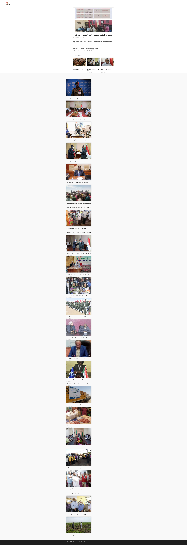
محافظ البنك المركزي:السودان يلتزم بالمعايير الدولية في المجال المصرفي (79, 232)
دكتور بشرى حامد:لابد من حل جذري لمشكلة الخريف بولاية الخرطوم (106, 69)
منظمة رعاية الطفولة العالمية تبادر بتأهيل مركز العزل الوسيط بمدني (85, 48)
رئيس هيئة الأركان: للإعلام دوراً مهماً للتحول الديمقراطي (76, 140)
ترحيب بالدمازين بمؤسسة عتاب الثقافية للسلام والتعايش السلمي (77, 295)
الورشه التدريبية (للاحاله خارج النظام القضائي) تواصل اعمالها (77, 383)
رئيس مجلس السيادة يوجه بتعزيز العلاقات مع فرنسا (75, 119)
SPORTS (165, 3)
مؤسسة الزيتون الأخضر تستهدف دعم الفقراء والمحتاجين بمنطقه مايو (78, 203)
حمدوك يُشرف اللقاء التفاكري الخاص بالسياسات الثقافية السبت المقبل (78, 207)
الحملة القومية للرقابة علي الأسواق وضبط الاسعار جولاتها (76, 228)
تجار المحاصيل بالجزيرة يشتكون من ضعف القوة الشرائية (76, 425)
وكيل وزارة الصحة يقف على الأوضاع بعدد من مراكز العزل (76, 514)
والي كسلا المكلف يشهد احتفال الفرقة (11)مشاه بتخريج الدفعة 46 (78, 316)
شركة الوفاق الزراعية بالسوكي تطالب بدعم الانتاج (75, 535)
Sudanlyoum (75, 541)
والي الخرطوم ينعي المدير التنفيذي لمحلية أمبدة (74, 379)
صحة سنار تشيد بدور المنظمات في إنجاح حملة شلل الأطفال (77, 467)
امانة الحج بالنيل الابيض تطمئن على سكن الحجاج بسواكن (83, 50)
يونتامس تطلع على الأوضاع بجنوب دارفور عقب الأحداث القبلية (77, 446)
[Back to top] (186, 544)
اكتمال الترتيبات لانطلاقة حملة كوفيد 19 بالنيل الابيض (75, 358)
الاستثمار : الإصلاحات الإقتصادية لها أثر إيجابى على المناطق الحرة (77, 182)
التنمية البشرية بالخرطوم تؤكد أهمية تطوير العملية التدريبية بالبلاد (77, 337)
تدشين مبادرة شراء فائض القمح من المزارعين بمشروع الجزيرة (77, 274)
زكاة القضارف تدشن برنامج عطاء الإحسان (74, 404)
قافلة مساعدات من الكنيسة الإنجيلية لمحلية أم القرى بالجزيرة (77, 489)
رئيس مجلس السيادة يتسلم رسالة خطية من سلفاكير (75, 161)
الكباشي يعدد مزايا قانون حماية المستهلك (73, 493)
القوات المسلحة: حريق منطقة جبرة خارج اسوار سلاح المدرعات (77, 98)
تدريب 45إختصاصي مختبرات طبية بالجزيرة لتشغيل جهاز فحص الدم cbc (93, 69)
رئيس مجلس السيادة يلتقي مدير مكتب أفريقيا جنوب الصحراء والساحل (79, 253)
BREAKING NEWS (159, 3)
